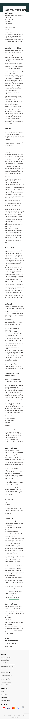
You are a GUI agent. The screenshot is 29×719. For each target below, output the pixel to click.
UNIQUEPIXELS (14, 717)
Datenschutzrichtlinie (14, 599)
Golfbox (3, 691)
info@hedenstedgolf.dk (10, 664)
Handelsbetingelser (5, 700)
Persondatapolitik (5, 697)
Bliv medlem (4, 694)
